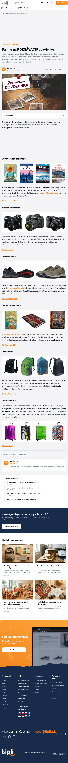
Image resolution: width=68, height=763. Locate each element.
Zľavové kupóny (22, 695)
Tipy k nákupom (10, 13)
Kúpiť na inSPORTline (9, 299)
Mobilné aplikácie (23, 689)
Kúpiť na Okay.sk (7, 250)
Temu (3, 683)
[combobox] (28, 3)
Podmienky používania (41, 680)
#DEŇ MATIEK (22, 454)
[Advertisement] (34, 28)
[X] (55, 69)
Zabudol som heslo (57, 695)
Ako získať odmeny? (23, 680)
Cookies (37, 689)
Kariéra (37, 692)
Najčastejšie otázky (23, 683)
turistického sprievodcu (49, 193)
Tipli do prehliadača (23, 686)
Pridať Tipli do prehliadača (13, 650)
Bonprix (4, 698)
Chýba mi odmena (57, 682)
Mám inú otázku (56, 692)
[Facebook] (51, 69)
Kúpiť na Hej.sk (7, 446)
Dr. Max (4, 680)
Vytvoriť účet (62, 3)
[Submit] (42, 3)
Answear (4, 695)
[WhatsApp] (60, 69)
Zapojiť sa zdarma (10, 526)
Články (20, 692)
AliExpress (4, 686)
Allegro (4, 689)
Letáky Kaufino (22, 702)
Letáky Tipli (21, 698)
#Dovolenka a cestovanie (9, 454)
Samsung (4, 708)
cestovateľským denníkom (12, 334)
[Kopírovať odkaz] (64, 69)
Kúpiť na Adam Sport (9, 394)
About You (5, 702)
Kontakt (54, 698)
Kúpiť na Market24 (8, 201)
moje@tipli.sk (45, 731)
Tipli (3, 13)
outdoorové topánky (17, 288)
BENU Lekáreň (6, 705)
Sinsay (3, 692)
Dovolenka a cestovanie (21, 13)
